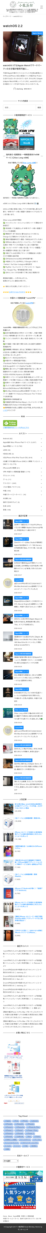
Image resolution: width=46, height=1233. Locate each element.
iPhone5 (9, 1124)
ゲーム (5, 479)
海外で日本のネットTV (27, 1219)
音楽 (4, 510)
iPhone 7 (9, 1130)
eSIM (5, 450)
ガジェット (6, 475)
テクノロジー (7, 483)
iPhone (25, 1121)
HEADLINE (7, 454)
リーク (17, 1146)
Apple (8, 1121)
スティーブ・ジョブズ (30, 1143)
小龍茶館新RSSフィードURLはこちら (16, 427)
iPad (16, 1121)
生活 (4, 506)
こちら (5, 410)
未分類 (5, 498)
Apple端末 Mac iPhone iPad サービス (16, 442)
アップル (38, 1139)
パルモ (8, 1146)
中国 (4, 491)
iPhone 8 (9, 1133)
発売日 (34, 1146)
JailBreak (20, 1136)
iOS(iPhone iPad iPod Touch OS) (15, 457)
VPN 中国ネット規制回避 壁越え (14, 472)
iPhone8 (20, 1133)
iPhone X (30, 1133)
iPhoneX (9, 1136)
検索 (39, 107)
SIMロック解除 (11, 1139)
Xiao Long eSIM (29, 163)
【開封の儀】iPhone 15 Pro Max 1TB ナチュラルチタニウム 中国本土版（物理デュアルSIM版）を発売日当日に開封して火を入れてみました (23, 1014)
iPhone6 (31, 1124)
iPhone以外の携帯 (9, 468)
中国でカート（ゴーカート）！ (12, 494)
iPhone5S (20, 1124)
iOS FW (38, 1219)
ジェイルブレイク (12, 1143)
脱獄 (7, 1149)
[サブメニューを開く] (41, 438)
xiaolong (37, 954)
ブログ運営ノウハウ (10, 487)
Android (6, 438)
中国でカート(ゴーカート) (11, 1219)
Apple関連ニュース (9, 446)
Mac (29, 1136)
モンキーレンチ (23, 1229)
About (10, 1216)
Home (5, 1216)
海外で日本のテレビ (10, 502)
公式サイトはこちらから (17, 292)
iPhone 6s (20, 1127)
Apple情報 (16, 1216)
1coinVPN (29, 303)
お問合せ (6, 1221)
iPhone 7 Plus (32, 1130)
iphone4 (35, 1121)
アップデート (25, 1139)
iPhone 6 (9, 1127)
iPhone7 (20, 1130)
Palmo (38, 1136)
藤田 (35, 1008)
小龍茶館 (20, 1227)
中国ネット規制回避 (27, 1216)
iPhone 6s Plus (34, 1127)
